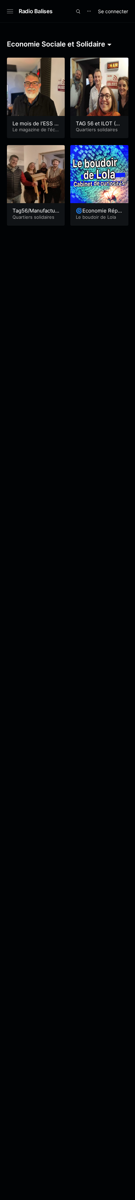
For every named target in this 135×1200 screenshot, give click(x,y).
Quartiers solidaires (97, 129)
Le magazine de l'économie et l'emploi (35, 132)
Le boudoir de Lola (96, 217)
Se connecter (113, 11)
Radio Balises (35, 11)
